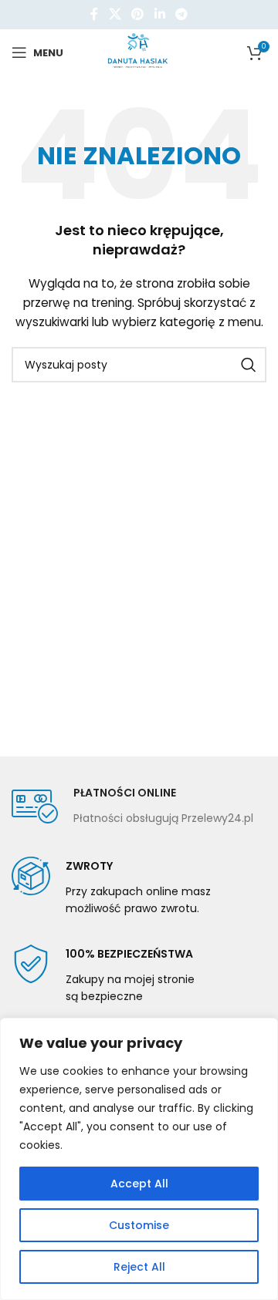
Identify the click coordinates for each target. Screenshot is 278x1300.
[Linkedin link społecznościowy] (159, 14)
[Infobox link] (132, 806)
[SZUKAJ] (248, 364)
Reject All (139, 1267)
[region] (139, 1159)
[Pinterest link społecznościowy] (138, 14)
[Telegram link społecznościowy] (181, 14)
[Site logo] (139, 51)
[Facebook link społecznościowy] (94, 14)
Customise (139, 1225)
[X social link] (114, 14)
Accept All (139, 1183)
